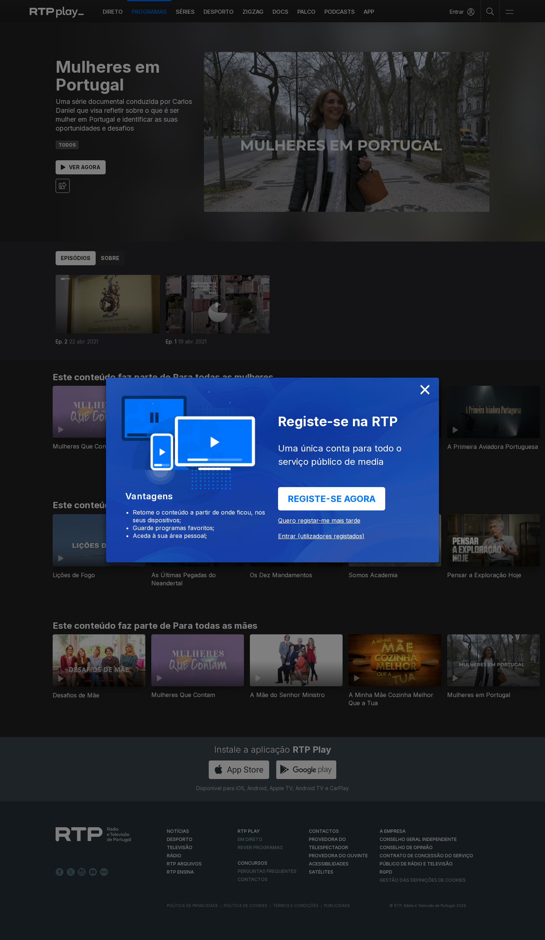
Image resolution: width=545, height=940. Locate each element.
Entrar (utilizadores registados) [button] (321, 536)
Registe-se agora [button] (332, 498)
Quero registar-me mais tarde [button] (319, 520)
